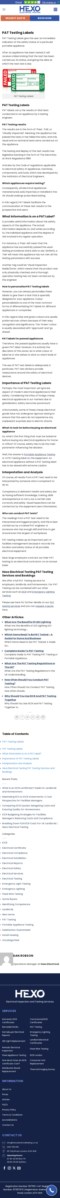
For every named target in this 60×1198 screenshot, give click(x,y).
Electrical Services (12, 873)
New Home (8, 914)
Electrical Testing (12, 878)
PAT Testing (9, 919)
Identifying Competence (16, 904)
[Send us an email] (19, 1168)
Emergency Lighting (13, 889)
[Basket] (55, 9)
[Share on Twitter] (27, 717)
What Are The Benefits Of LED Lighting (28, 622)
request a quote (44, 606)
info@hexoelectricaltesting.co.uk (22, 1142)
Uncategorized (10, 940)
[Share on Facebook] (22, 717)
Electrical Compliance (15, 853)
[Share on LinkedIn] (43, 717)
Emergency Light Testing (16, 883)
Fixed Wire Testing (12, 894)
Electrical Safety (11, 868)
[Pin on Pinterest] (38, 717)
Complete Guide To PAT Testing (24, 651)
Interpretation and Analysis (17, 763)
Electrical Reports (12, 863)
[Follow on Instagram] (9, 1168)
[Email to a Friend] (32, 717)
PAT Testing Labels (13, 741)
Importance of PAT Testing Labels (20, 758)
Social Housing (10, 935)
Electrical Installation (14, 858)
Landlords (7, 909)
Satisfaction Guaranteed (16, 930)
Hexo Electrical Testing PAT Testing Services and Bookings (28, 770)
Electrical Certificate (14, 848)
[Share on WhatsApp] (16, 717)
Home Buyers (9, 899)
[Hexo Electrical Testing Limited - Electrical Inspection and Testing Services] (30, 9)
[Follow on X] (14, 1168)
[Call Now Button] (51, 1190)
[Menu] (4, 9)
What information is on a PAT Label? (21, 753)
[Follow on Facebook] (4, 1168)
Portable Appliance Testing (17, 924)
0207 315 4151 (13, 1147)
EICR (4, 842)
